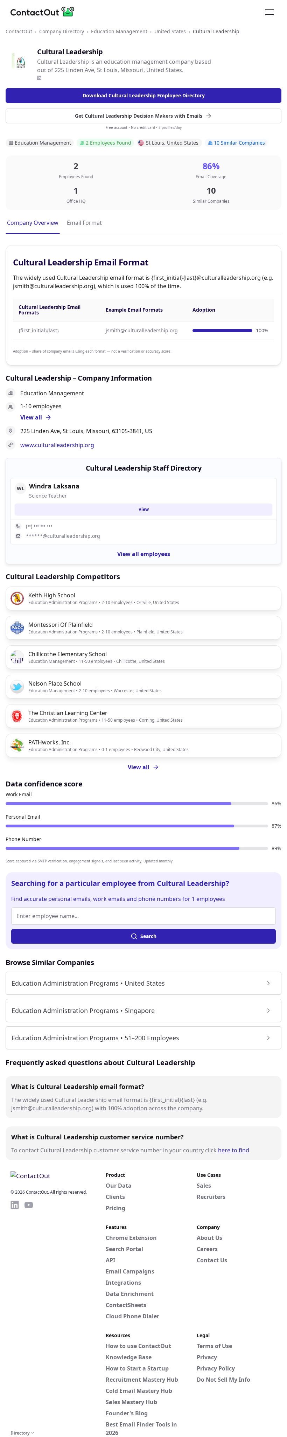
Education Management (119, 31)
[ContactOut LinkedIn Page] (14, 1314)
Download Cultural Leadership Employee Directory (144, 95)
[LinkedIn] (39, 78)
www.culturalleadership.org (57, 445)
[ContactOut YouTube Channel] (28, 1314)
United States (170, 31)
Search (148, 936)
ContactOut (19, 31)
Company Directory (61, 31)
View (144, 509)
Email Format (84, 223)
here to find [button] (233, 1150)
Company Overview (32, 223)
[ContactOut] (44, 12)
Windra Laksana (54, 486)
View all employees (143, 554)
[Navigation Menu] (269, 12)
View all (138, 767)
